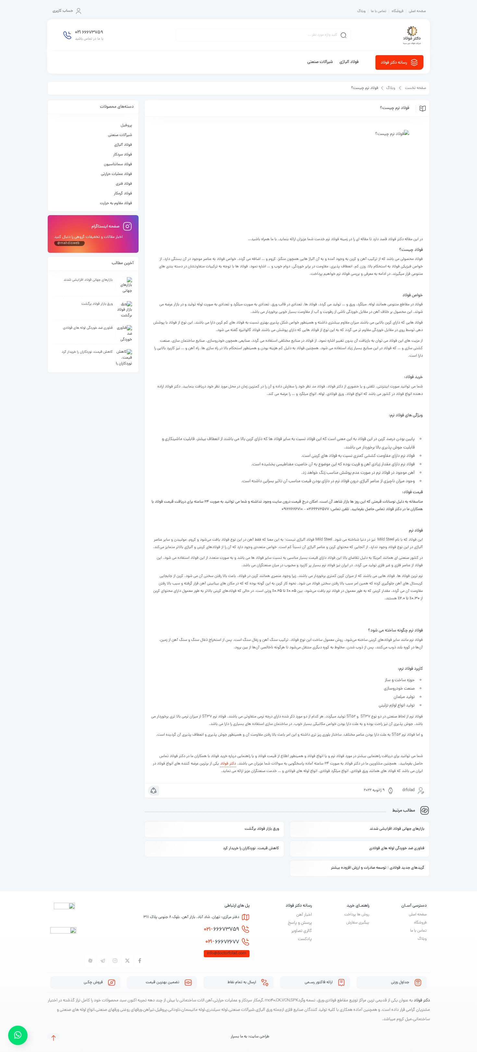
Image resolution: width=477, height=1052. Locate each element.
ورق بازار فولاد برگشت (262, 829)
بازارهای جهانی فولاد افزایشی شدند (397, 829)
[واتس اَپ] (18, 1033)
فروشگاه (397, 11)
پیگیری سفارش (357, 923)
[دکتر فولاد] (412, 35)
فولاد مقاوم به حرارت (116, 203)
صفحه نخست (415, 88)
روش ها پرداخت (356, 915)
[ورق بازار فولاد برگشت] (124, 309)
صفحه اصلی (417, 11)
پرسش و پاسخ (300, 923)
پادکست (305, 939)
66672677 (222, 942)
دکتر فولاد (228, 764)
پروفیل (126, 125)
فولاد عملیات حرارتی (116, 174)
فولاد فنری (124, 184)
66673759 (221, 929)
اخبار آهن (304, 915)
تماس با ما (378, 11)
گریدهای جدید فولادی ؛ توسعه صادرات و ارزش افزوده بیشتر (377, 868)
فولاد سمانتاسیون (118, 164)
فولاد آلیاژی (123, 145)
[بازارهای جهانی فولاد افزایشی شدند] (124, 285)
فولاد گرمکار (123, 194)
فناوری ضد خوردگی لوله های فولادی (396, 848)
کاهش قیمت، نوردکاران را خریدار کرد (251, 848)
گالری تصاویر (301, 931)
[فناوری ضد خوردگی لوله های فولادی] (124, 333)
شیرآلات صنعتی (120, 135)
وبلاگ (361, 11)
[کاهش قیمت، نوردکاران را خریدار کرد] (124, 357)
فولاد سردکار (122, 155)
